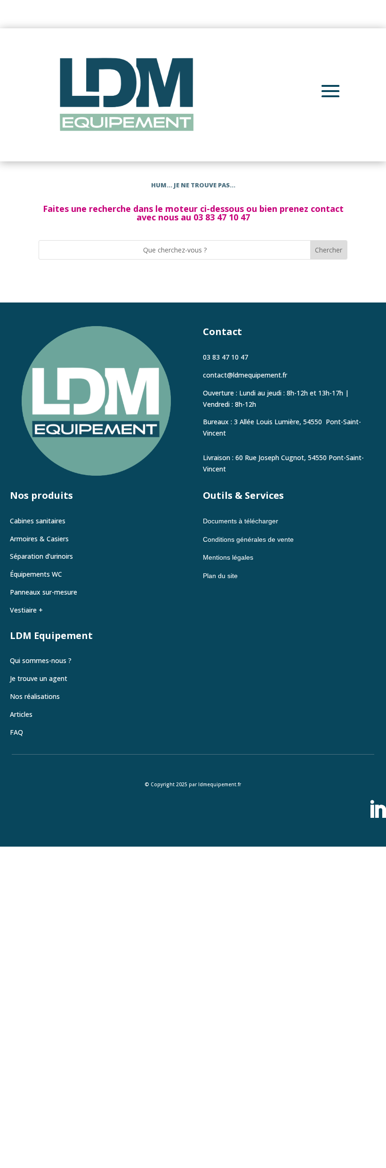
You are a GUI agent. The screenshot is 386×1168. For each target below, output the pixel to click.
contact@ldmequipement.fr (245, 374)
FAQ (16, 732)
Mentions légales (228, 557)
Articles (21, 714)
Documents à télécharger (241, 521)
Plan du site (220, 576)
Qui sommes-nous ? (41, 660)
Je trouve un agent (38, 678)
